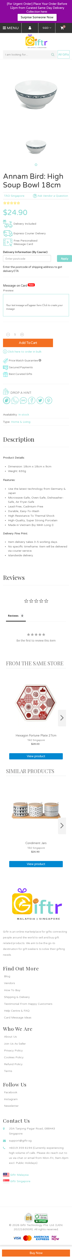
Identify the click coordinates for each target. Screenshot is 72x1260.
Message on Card (18, 285)
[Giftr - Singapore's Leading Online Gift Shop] (36, 41)
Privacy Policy (13, 1050)
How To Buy (12, 990)
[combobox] (30, 54)
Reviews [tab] (13, 615)
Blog (7, 976)
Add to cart (28, 343)
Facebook (10, 1092)
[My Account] (30, 28)
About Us (10, 1036)
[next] (62, 718)
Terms (8, 1071)
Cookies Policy (14, 1057)
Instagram (11, 1099)
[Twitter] (40, 400)
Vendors (9, 983)
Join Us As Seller (15, 1043)
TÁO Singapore (14, 195)
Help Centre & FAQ (17, 1010)
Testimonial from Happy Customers (28, 1004)
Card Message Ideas (17, 1017)
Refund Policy (13, 1064)
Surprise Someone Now (37, 17)
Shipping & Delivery (17, 997)
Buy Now (36, 1253)
